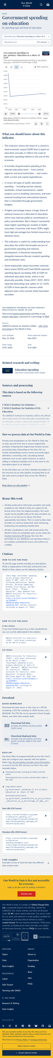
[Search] (41, 4)
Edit (42, 67)
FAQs (31, 929)
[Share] (41, 123)
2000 (12, 114)
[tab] (6, 67)
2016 (46, 114)
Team (30, 972)
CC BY (28, 123)
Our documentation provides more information (29, 762)
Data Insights (8, 966)
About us (32, 954)
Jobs (30, 978)
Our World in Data (26, 4)
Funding (31, 966)
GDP (47, 317)
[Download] (36, 123)
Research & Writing (10, 1003)
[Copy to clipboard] (42, 577)
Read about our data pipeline (14, 486)
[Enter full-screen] (47, 123)
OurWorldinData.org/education (14, 123)
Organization (33, 960)
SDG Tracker (7, 985)
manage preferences (38, 1040)
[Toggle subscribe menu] (48, 4)
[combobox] (41, 4)
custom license (8, 923)
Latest (4, 979)
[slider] (19, 114)
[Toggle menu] (5, 4)
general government (22, 314)
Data (4, 960)
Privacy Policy (22, 1040)
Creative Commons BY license (18, 536)
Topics (5, 954)
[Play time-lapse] (6, 114)
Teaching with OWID (11, 991)
